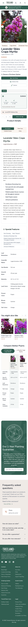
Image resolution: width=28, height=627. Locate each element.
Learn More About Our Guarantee (14, 469)
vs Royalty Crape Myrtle (21, 350)
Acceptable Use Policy (20, 615)
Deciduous (4, 45)
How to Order (4, 583)
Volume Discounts (5, 592)
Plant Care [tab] (20, 128)
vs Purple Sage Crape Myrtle (8, 350)
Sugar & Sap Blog (19, 576)
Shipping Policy (19, 606)
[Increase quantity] (9, 116)
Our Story (17, 570)
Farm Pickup (4, 588)
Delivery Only (4, 590)
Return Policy (18, 611)
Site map (14, 622)
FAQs (16, 572)
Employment (18, 574)
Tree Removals (19, 588)
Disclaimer (17, 613)
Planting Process (19, 586)
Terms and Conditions (20, 604)
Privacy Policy (18, 602)
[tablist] (14, 91)
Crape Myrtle (13, 45)
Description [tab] (8, 128)
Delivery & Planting (6, 586)
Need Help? (4, 570)
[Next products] (25, 315)
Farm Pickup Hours (5, 576)
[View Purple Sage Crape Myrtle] (7, 330)
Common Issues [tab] (8, 131)
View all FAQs (7, 504)
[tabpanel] (14, 101)
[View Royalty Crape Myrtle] (21, 330)
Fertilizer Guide (5, 602)
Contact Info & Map (6, 572)
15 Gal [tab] (4, 91)
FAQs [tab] (20, 131)
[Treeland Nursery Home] (8, 550)
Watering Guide (5, 604)
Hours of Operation (6, 574)
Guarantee (3, 595)
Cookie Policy (18, 609)
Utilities (17, 583)
